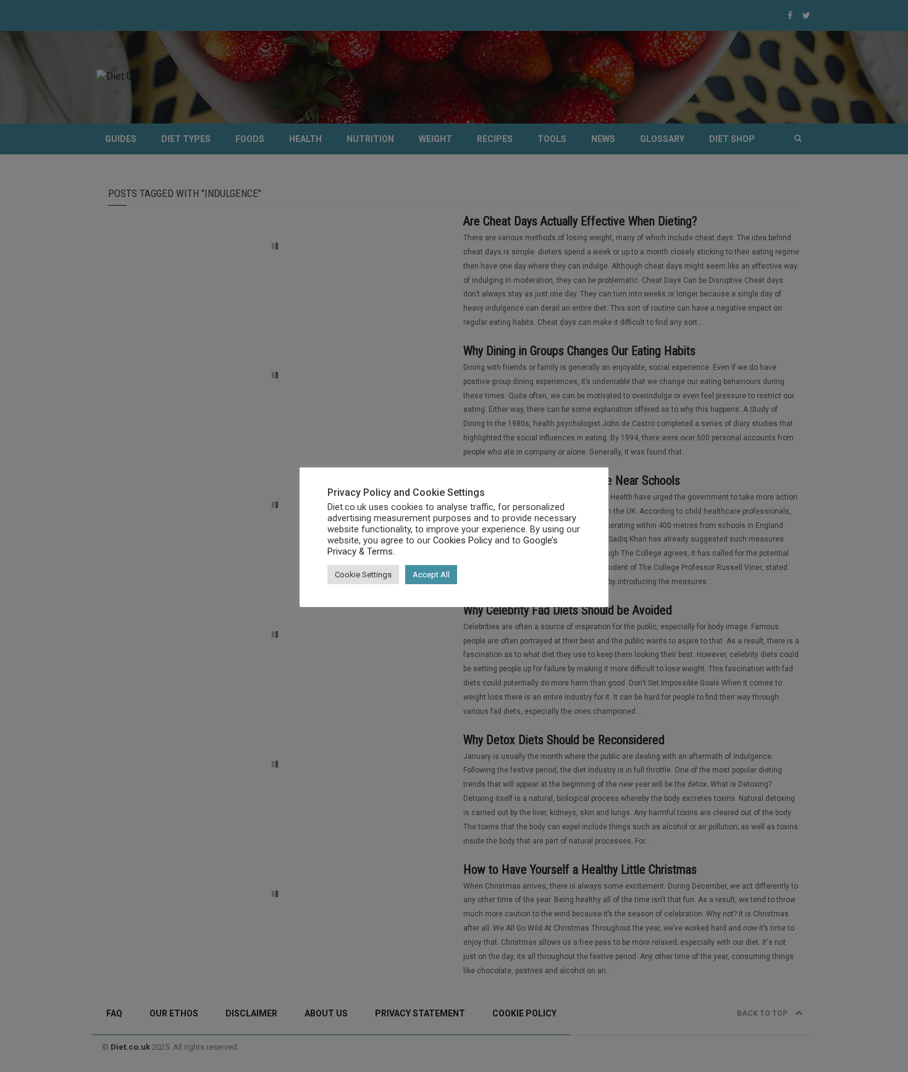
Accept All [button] (431, 574)
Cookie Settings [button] (363, 574)
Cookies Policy (462, 540)
